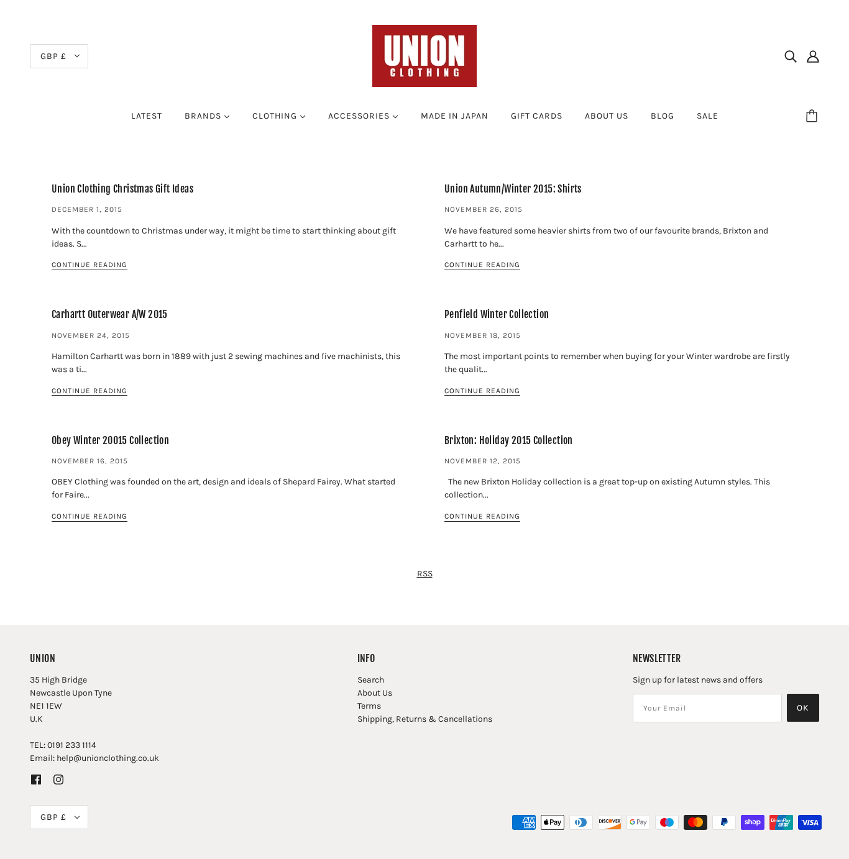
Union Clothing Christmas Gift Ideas (122, 189)
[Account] (813, 56)
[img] (790, 56)
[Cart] (813, 116)
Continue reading (89, 265)
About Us (374, 693)
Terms (369, 706)
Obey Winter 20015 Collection (110, 440)
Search (370, 680)
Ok (803, 707)
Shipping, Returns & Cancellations (424, 719)
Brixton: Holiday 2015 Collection (508, 440)
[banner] (424, 55)
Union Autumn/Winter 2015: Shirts (513, 189)
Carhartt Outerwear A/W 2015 (110, 314)
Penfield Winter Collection (496, 314)
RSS (425, 573)
